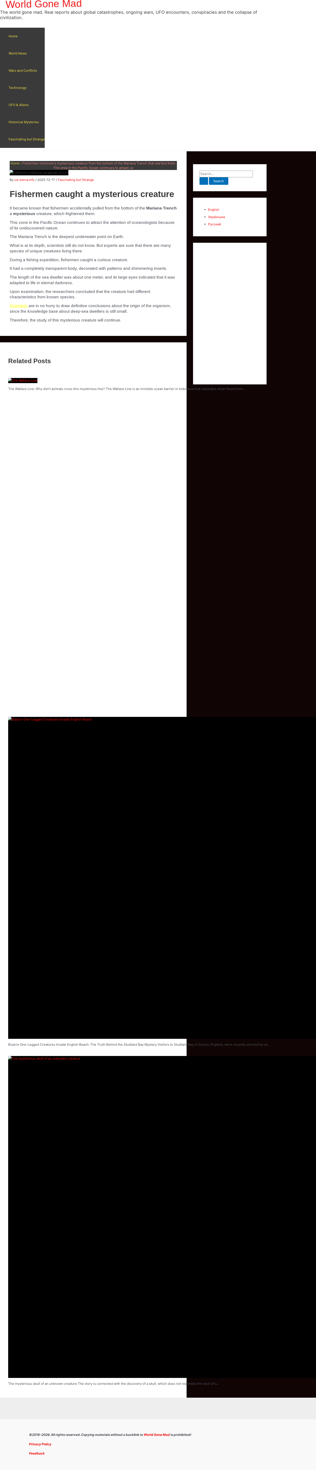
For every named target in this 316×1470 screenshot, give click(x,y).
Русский (214, 224)
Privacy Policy (40, 1444)
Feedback (37, 1453)
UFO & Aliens (19, 105)
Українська (216, 217)
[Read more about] (22, 380)
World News (18, 53)
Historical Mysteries (24, 122)
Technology (17, 88)
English (213, 210)
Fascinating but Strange (27, 139)
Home (13, 36)
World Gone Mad (157, 1435)
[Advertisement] (229, 313)
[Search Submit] (203, 181)
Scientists (19, 305)
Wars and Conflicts (23, 70)
